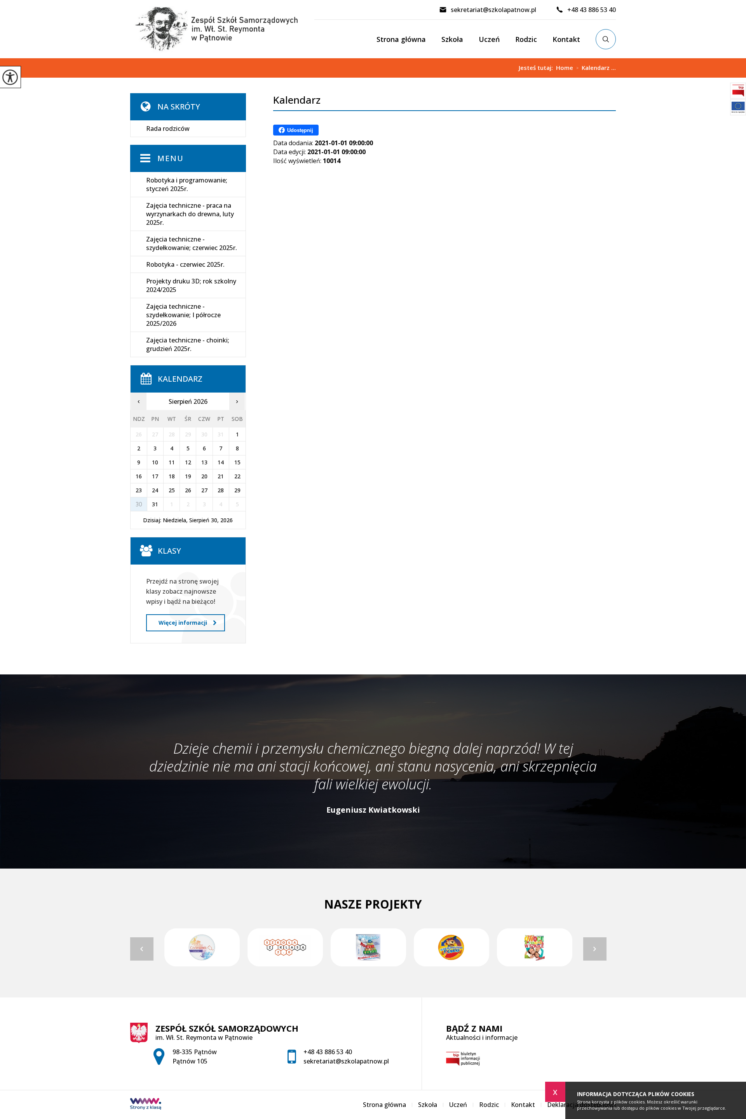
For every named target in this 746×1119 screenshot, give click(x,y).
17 (155, 476)
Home (564, 68)
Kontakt (566, 39)
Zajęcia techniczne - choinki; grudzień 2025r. (187, 344)
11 (172, 462)
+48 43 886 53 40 (591, 9)
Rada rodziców (168, 128)
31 (155, 504)
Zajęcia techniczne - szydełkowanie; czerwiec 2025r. (191, 243)
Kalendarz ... (596, 68)
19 (188, 476)
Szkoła (452, 39)
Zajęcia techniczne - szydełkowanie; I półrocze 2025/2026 (183, 315)
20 (204, 476)
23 (139, 490)
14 (221, 462)
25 (172, 490)
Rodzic (526, 39)
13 (204, 462)
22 (237, 476)
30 (139, 504)
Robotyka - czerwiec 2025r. (185, 264)
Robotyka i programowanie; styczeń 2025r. (186, 184)
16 (139, 476)
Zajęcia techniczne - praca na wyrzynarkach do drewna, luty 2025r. (190, 214)
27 (204, 490)
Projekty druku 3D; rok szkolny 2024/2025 (191, 285)
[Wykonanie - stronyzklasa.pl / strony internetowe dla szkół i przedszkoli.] (145, 1104)
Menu (170, 158)
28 (221, 490)
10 (155, 462)
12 (188, 462)
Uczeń (489, 39)
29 (237, 490)
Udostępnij (300, 130)
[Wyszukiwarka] (605, 39)
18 (172, 476)
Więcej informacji (183, 622)
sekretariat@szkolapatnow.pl (493, 9)
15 (237, 462)
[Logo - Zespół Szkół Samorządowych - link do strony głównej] (222, 29)
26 (188, 490)
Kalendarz (297, 100)
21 (221, 476)
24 (155, 490)
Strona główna (401, 39)
